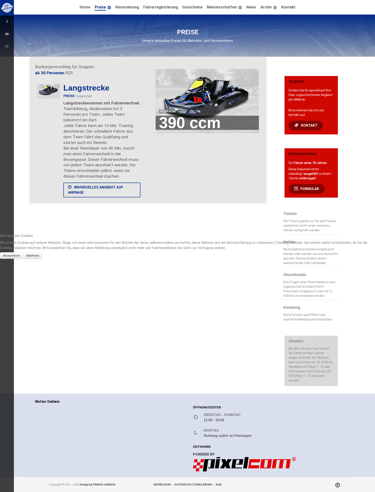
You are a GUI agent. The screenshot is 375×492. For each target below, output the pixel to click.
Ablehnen (32, 255)
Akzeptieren (11, 255)
